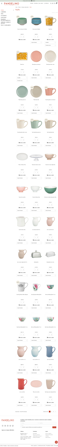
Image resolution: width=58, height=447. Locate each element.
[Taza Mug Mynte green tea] (41, 121)
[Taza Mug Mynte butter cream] (27, 121)
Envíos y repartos (48, 433)
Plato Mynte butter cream (50, 64)
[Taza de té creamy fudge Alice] (56, 154)
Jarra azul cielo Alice (50, 359)
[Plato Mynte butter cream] (56, 53)
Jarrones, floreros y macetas (6, 23)
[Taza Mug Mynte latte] (56, 121)
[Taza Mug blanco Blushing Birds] (41, 284)
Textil (2, 13)
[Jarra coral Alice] (27, 381)
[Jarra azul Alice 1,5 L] (41, 348)
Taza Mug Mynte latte (50, 132)
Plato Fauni (22, 64)
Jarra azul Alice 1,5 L (36, 359)
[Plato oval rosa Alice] (41, 381)
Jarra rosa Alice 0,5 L (50, 229)
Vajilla (2, 10)
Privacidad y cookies (49, 445)
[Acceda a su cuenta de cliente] (52, 3)
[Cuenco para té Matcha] (41, 18)
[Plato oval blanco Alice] (27, 154)
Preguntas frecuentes (49, 434)
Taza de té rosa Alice (22, 197)
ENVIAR (54, 427)
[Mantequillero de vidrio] (56, 251)
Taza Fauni (50, 29)
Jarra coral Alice (22, 391)
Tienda (31, 3)
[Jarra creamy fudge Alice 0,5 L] (27, 251)
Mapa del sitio (47, 437)
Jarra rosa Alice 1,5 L (22, 359)
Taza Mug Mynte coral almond (50, 99)
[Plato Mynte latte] (41, 89)
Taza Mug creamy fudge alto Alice (50, 391)
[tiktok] (12, 425)
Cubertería (3, 11)
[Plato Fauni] (27, 53)
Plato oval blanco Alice (22, 164)
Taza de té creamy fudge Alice (50, 164)
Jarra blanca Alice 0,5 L (36, 229)
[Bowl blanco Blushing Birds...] (27, 316)
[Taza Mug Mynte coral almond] (56, 89)
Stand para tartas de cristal (36, 164)
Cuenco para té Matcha (36, 29)
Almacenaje (3, 17)
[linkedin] (10, 425)
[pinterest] (5, 425)
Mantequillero (36, 262)
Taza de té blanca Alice (36, 197)
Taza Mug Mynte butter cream (22, 132)
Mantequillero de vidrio (50, 262)
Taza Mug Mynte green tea (36, 132)
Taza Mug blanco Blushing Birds (36, 294)
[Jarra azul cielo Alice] (56, 348)
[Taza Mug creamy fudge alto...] (56, 381)
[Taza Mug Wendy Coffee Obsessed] (27, 284)
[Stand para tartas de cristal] (41, 154)
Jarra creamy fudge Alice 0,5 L (22, 262)
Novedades (35, 433)
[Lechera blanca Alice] (27, 219)
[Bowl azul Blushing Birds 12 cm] (41, 316)
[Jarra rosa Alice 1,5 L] (27, 348)
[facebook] (2, 425)
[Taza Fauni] (56, 18)
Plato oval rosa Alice (36, 391)
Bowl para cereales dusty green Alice (50, 197)
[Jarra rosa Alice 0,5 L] (56, 219)
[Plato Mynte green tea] (27, 89)
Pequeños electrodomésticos (5, 20)
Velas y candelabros (6, 25)
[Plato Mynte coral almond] (41, 53)
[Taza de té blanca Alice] (41, 186)
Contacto (47, 436)
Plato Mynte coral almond (36, 64)
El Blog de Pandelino (36, 437)
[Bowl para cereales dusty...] (56, 186)
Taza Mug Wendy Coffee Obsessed (22, 294)
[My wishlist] (54, 3)
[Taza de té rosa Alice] (27, 186)
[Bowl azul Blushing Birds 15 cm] (56, 284)
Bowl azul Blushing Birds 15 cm (50, 294)
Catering (46, 3)
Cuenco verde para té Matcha (22, 29)
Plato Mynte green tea (22, 99)
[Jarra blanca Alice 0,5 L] (41, 219)
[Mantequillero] (41, 251)
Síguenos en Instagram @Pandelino (8, 430)
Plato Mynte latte (36, 99)
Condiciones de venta (41, 445)
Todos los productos (36, 434)
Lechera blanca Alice (22, 229)
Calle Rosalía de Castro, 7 (37, 436)
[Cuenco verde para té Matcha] (27, 18)
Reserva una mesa (38, 3)
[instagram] (7, 425)
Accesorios (3, 15)
